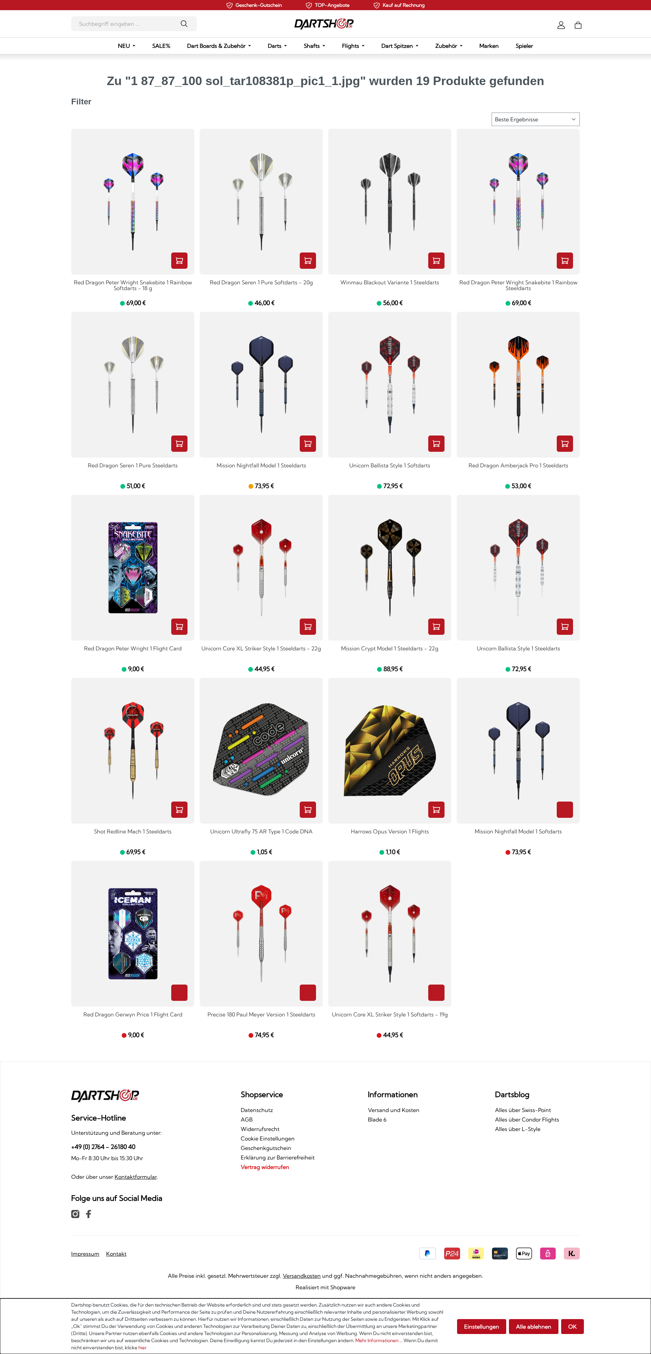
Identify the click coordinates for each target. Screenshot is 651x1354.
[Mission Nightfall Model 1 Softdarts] (518, 751)
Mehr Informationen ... (378, 1340)
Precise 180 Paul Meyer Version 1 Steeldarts (261, 1015)
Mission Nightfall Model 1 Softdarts (518, 832)
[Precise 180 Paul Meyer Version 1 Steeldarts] (261, 934)
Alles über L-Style (517, 1129)
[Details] (565, 810)
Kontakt (116, 1253)
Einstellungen (481, 1326)
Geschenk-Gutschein (259, 5)
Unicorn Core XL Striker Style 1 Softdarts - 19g (390, 1015)
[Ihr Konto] (561, 24)
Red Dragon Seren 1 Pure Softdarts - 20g (261, 283)
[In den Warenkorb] (179, 260)
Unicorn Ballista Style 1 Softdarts (389, 466)
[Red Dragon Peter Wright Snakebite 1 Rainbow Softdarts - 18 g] (133, 202)
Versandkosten (302, 1275)
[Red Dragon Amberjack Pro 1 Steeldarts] (518, 385)
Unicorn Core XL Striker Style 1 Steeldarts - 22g (261, 649)
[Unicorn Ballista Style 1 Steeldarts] (518, 568)
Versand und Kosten (393, 1110)
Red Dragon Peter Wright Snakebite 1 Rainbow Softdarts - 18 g (133, 285)
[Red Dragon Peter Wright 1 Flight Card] (133, 568)
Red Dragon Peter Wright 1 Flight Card (133, 649)
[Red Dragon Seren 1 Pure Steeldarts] (133, 385)
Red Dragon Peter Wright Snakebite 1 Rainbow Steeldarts (518, 285)
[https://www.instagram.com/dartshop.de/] (75, 1213)
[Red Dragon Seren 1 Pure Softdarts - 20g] (261, 202)
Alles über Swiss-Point (523, 1110)
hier (142, 1348)
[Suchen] (186, 23)
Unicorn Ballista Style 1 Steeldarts (518, 649)
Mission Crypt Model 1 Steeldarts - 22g (389, 649)
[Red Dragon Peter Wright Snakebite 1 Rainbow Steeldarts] (518, 202)
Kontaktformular (136, 1176)
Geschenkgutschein (266, 1148)
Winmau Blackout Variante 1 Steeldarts (389, 283)
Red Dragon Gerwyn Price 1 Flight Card (132, 1015)
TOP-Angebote (332, 5)
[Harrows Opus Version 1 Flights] (390, 751)
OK (572, 1326)
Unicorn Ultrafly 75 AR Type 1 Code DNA (261, 832)
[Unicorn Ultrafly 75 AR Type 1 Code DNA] (261, 751)
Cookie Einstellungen (268, 1138)
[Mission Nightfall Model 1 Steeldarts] (261, 385)
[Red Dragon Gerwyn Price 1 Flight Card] (133, 934)
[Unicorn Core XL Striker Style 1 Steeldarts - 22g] (261, 568)
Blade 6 (377, 1119)
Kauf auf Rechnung (404, 5)
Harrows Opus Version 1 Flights (390, 832)
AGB (247, 1119)
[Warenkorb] (578, 24)
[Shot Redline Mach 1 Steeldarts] (133, 751)
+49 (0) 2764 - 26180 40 (103, 1147)
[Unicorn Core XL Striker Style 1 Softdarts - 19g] (390, 934)
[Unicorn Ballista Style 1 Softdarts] (390, 385)
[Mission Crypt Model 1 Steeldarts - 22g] (390, 568)
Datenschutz (257, 1110)
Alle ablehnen (533, 1326)
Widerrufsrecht (260, 1129)
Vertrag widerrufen (265, 1167)
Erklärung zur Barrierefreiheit (278, 1157)
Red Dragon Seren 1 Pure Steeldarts (133, 466)
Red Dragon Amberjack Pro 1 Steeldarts (518, 466)
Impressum (85, 1253)
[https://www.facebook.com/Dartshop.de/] (88, 1213)
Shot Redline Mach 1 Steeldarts (133, 832)
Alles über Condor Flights (527, 1119)
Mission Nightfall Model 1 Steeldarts (261, 466)
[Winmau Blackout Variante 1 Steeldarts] (390, 202)
